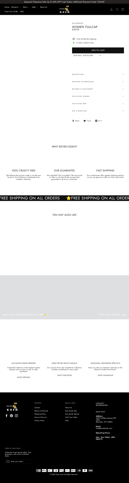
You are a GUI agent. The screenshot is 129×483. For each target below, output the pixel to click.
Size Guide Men (79, 104)
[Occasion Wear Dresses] (23, 346)
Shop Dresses (23, 377)
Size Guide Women (81, 96)
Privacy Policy (39, 420)
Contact (37, 407)
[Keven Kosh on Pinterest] (11, 415)
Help (34, 7)
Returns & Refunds (41, 411)
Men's (25, 7)
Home (7, 7)
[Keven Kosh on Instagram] (16, 415)
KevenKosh (78, 23)
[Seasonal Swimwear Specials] (105, 346)
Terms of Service (41, 417)
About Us (43, 7)
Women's (15, 7)
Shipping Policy (40, 414)
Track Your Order (11, 11)
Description (78, 74)
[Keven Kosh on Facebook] (6, 415)
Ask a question (79, 111)
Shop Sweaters (64, 375)
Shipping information (83, 82)
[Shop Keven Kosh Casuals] (64, 346)
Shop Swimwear (105, 375)
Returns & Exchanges (82, 89)
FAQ (22, 11)
